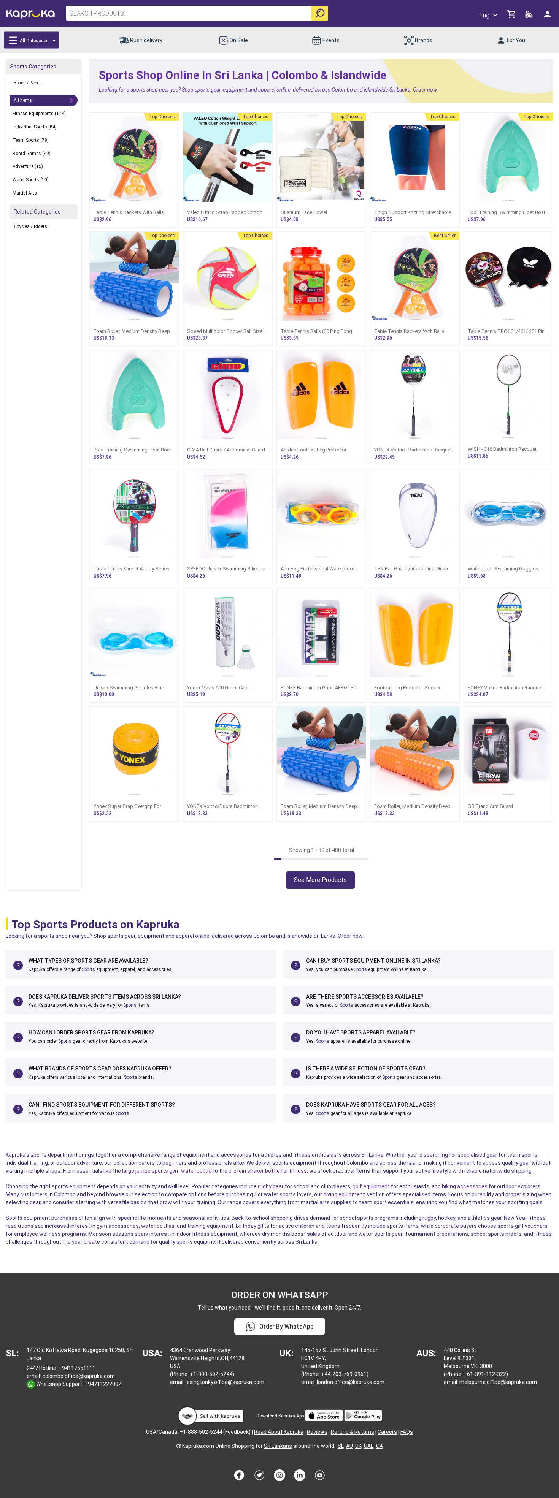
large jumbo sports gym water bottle (166, 1171)
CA (379, 1446)
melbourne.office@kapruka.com (498, 1382)
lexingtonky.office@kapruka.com (225, 1382)
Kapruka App (291, 1416)
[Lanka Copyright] (178, 1446)
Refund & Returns (352, 1432)
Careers (387, 1432)
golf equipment (371, 1186)
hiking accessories (465, 1186)
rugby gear (271, 1186)
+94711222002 (102, 1384)
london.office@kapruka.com (350, 1382)
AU (349, 1446)
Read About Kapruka (278, 1432)
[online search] (319, 13)
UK (358, 1446)
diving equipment (344, 1194)
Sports (88, 969)
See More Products (320, 880)
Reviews (317, 1432)
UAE (369, 1446)
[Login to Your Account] (548, 17)
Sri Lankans (278, 1446)
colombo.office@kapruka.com (78, 1376)
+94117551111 (77, 1368)
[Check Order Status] (529, 16)
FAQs (406, 1432)
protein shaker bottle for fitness (268, 1171)
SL (341, 1446)
